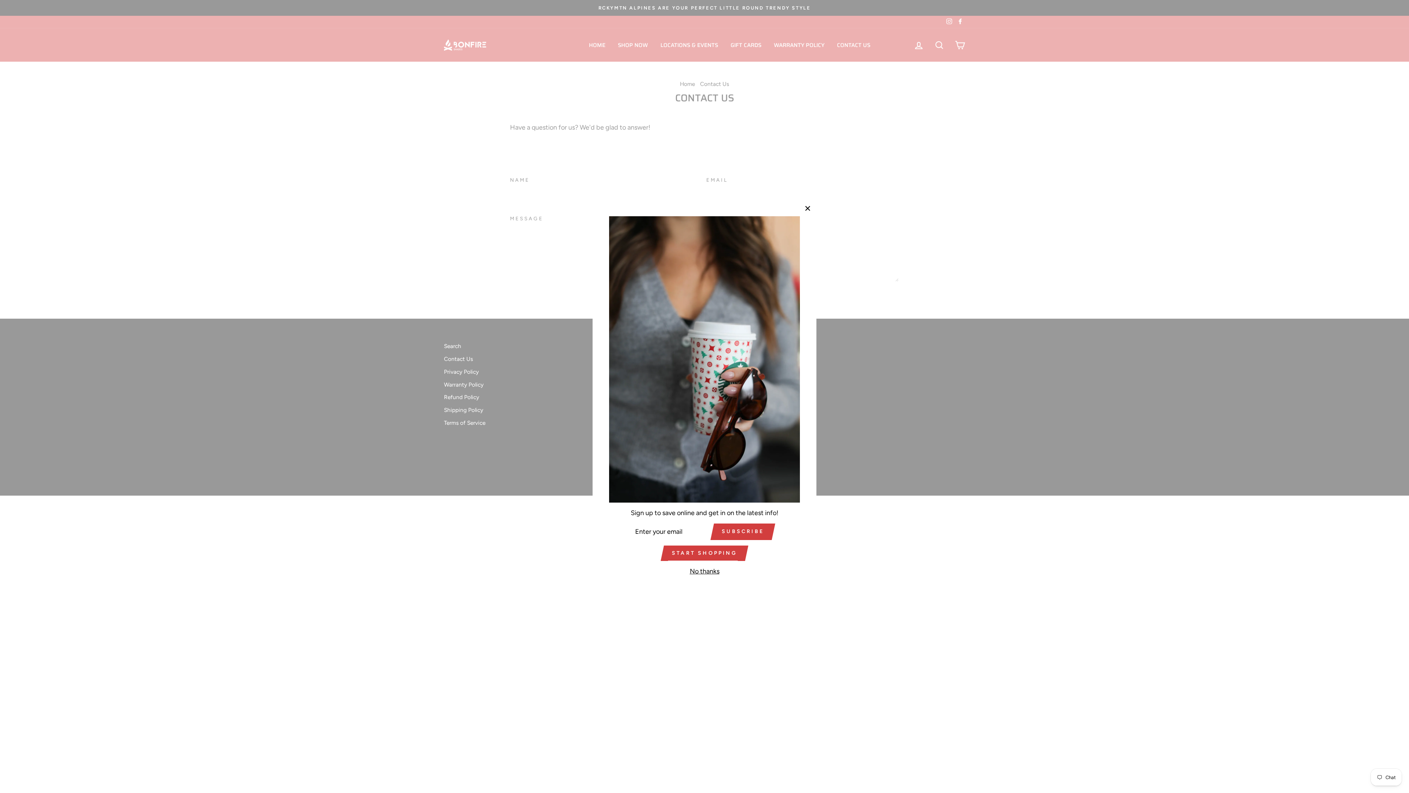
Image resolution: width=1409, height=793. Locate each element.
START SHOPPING (704, 553)
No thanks (705, 571)
